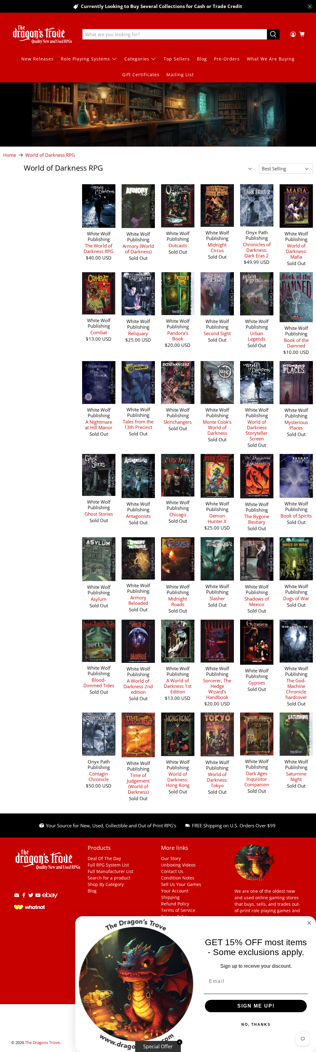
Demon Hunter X (217, 518)
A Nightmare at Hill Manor (98, 424)
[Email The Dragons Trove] (16, 896)
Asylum (98, 599)
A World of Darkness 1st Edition (177, 685)
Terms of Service (178, 910)
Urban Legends (256, 336)
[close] (310, 6)
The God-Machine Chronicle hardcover (296, 688)
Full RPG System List (108, 865)
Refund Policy (175, 904)
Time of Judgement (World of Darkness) (138, 783)
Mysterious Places (296, 424)
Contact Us (172, 871)
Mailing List (180, 74)
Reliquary (138, 333)
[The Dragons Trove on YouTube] (38, 896)
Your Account (175, 891)
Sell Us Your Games (181, 884)
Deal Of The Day (104, 858)
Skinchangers (178, 422)
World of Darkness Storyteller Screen (257, 430)
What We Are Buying (271, 59)
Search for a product (109, 878)
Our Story (171, 858)
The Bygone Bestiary (256, 519)
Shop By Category (106, 884)
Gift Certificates (141, 74)
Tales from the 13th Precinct (138, 424)
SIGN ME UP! (256, 1005)
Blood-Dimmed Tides (98, 682)
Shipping (170, 897)
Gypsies (256, 682)
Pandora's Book (177, 335)
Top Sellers (177, 59)
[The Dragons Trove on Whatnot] (29, 908)
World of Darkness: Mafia (296, 251)
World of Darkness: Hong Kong (177, 779)
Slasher (217, 598)
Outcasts (177, 245)
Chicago (177, 514)
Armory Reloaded (138, 600)
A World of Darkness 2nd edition (138, 686)
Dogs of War (296, 598)
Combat (98, 332)
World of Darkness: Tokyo (217, 779)
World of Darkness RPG (50, 155)
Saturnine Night (296, 776)
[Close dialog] (309, 923)
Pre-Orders (227, 59)
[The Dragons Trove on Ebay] (50, 901)
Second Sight (217, 333)
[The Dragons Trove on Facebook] (24, 896)
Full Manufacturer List (110, 871)
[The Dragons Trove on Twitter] (31, 896)
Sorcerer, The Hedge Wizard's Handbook (217, 688)
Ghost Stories (99, 514)
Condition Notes (177, 878)
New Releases (37, 59)
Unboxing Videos (178, 865)
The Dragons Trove (42, 1042)
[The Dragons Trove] (42, 34)
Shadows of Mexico (256, 601)
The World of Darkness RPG (99, 248)
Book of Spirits (296, 515)
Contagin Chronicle (99, 776)
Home (9, 155)
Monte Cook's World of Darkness (217, 427)
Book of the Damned (296, 342)
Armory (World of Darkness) (138, 248)
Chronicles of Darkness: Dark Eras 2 (257, 249)
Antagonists (138, 516)
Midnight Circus (217, 247)
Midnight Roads (177, 601)
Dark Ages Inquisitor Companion (256, 778)
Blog (202, 59)
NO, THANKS (256, 1024)
